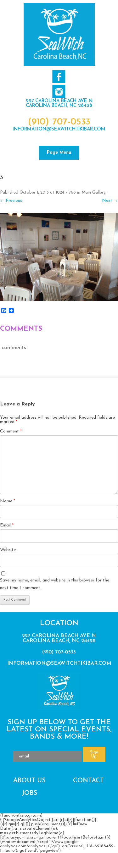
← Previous (11, 200)
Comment (11, 431)
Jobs (29, 793)
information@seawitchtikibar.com (59, 129)
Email (7, 525)
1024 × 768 (66, 192)
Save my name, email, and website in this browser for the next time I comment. (54, 584)
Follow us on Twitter (58, 91)
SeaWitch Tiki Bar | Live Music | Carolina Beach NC (59, 34)
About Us (29, 781)
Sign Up (94, 754)
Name (7, 501)
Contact (88, 781)
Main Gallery (93, 192)
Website (8, 550)
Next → (110, 200)
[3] (59, 257)
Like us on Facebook (58, 76)
